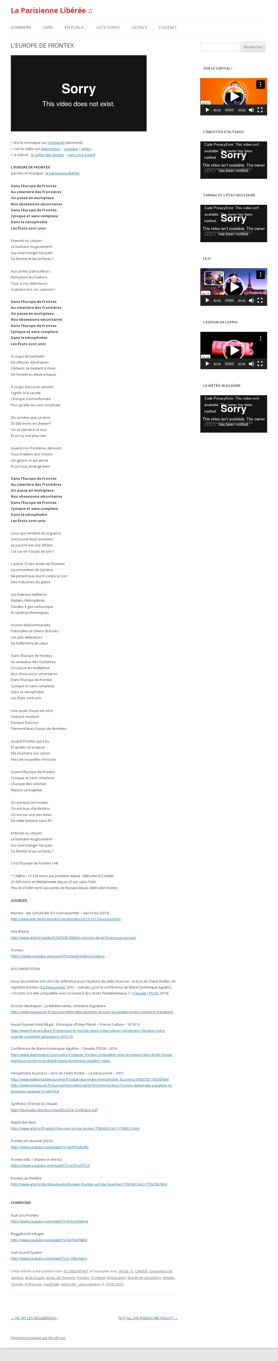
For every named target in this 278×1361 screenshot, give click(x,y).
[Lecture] (207, 110)
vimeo (86, 148)
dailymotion (50, 148)
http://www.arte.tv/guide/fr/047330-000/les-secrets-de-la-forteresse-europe (73, 937)
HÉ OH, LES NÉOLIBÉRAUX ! (34, 1317)
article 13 (126, 1271)
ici (92, 987)
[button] (234, 97)
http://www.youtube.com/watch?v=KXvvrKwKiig (49, 1221)
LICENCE (139, 27)
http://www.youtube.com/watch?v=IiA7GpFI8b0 (49, 1239)
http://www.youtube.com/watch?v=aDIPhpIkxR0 (50, 1147)
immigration (116, 1277)
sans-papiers (89, 1284)
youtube (71, 148)
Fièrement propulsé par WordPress (38, 1338)
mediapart (56, 142)
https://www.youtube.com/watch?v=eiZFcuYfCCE (50, 1165)
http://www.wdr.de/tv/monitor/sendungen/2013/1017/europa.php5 (66, 918)
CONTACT (168, 27)
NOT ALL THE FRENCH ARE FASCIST (148, 1317)
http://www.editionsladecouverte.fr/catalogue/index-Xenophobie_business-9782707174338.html (90, 1079)
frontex (83, 1277)
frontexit (98, 1277)
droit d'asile (34, 1277)
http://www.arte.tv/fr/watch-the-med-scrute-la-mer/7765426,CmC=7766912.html (75, 1128)
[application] (233, 96)
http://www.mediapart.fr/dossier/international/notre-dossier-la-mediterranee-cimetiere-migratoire (92, 1011)
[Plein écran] (260, 110)
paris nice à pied (81, 154)
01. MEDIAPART (76, 1271)
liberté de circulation (144, 1277)
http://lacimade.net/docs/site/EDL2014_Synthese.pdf (54, 1109)
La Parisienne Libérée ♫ (52, 10)
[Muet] (251, 110)
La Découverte (53, 987)
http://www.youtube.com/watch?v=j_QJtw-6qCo (49, 1258)
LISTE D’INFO (108, 27)
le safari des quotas (47, 154)
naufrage (51, 1284)
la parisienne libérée (62, 173)
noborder (68, 1284)
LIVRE (48, 27)
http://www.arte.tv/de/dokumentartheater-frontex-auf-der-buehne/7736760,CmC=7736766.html (89, 1184)
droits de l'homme (60, 1277)
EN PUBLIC (74, 27)
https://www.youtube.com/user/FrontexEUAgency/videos (58, 956)
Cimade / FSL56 (146, 993)
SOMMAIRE (21, 27)
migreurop (33, 1284)
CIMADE (141, 1271)
